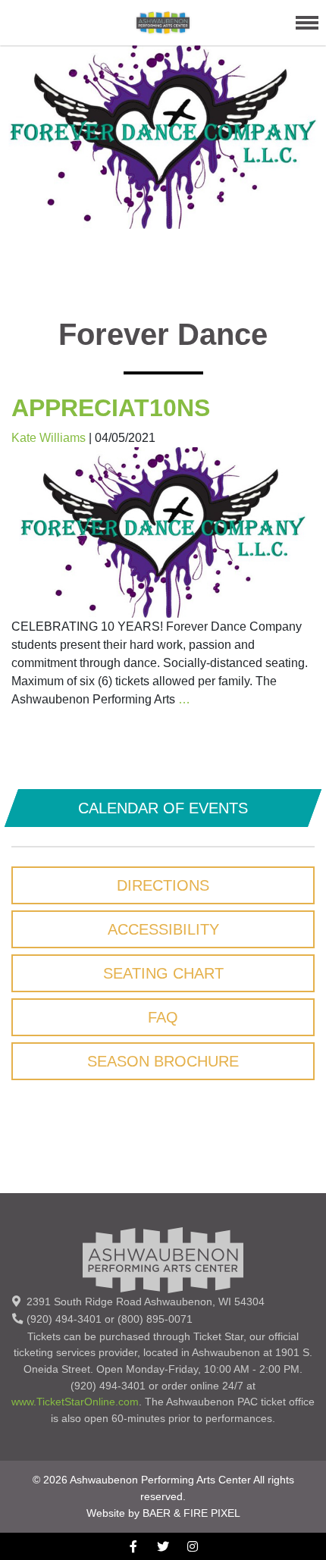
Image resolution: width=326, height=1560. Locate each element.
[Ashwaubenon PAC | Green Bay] (163, 22)
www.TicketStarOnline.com (75, 1402)
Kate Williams (48, 437)
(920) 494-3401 (64, 1319)
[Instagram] (193, 1546)
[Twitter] (163, 1546)
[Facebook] (134, 1546)
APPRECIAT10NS (110, 407)
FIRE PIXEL (211, 1513)
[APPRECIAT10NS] (163, 531)
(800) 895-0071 (155, 1319)
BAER (157, 1513)
